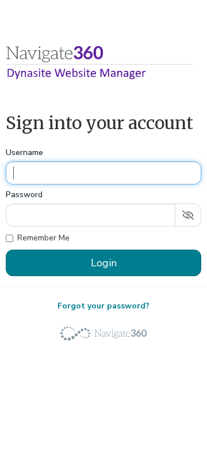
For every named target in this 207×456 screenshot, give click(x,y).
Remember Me (43, 237)
